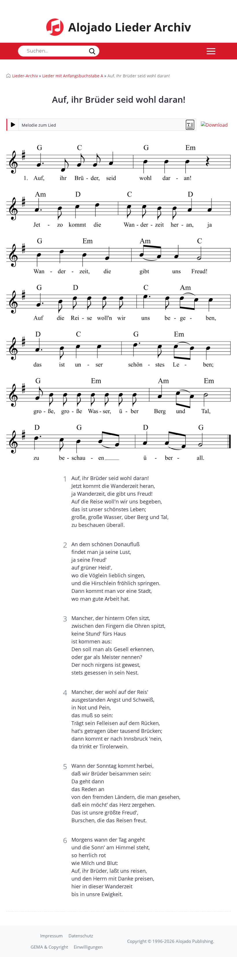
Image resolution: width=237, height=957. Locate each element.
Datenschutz (80, 936)
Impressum (51, 936)
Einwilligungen (88, 947)
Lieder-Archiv (25, 75)
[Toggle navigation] (211, 51)
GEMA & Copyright (49, 947)
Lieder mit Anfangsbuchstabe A (72, 75)
